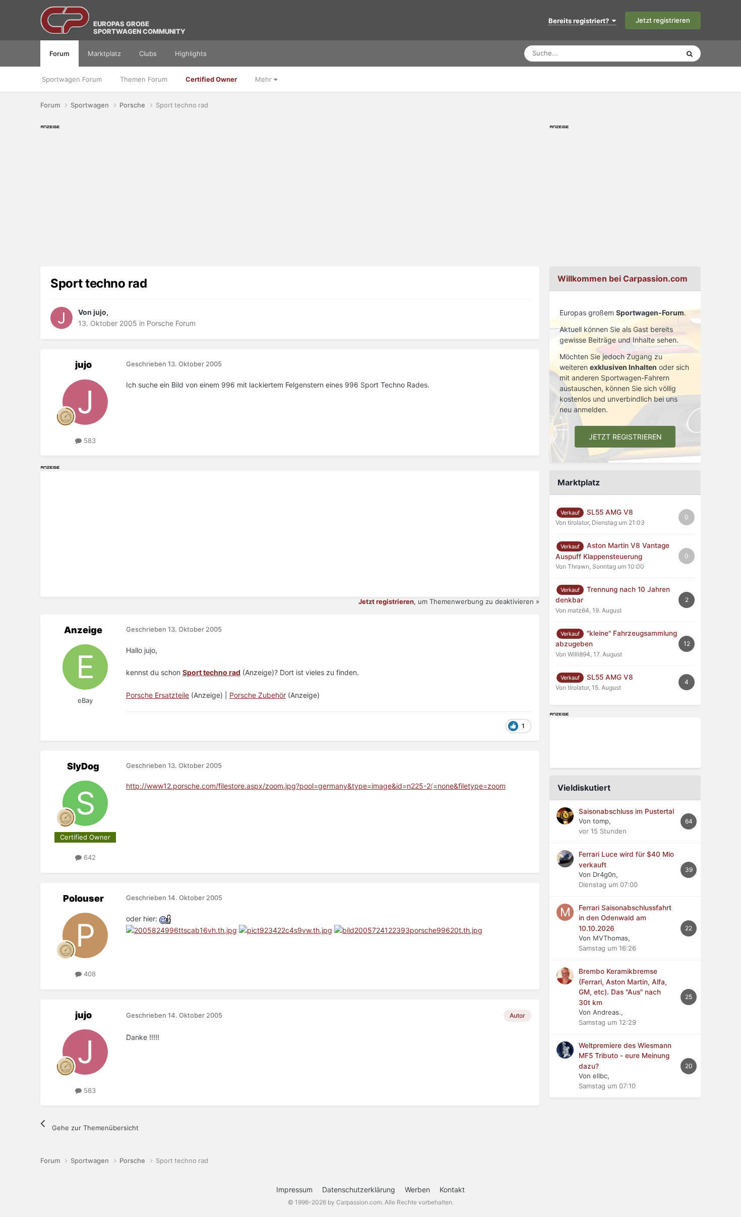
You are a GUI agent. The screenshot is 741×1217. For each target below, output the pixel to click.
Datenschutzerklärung (358, 1189)
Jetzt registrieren (663, 20)
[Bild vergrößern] (165, 918)
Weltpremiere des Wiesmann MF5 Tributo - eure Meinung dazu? (625, 1055)
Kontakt (452, 1189)
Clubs (148, 53)
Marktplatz (104, 53)
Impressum (294, 1189)
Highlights (191, 53)
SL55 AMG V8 (610, 512)
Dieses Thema (645, 53)
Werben (417, 1189)
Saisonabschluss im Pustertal (626, 811)
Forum (59, 53)
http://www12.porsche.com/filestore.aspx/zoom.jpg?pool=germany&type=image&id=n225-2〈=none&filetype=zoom (316, 786)
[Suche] (689, 53)
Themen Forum (143, 79)
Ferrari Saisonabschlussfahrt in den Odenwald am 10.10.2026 (625, 918)
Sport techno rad (211, 672)
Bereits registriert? (580, 21)
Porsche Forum (171, 323)
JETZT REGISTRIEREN (625, 436)
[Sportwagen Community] (65, 20)
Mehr (264, 79)
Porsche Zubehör (257, 695)
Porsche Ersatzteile (157, 695)
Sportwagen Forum (72, 79)
